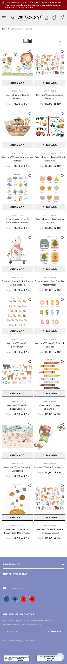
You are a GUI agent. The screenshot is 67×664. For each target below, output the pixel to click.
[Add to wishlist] (29, 51)
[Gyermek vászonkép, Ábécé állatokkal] (50, 64)
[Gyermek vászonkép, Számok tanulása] (50, 312)
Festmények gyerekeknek (21, 29)
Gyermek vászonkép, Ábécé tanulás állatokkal (49, 531)
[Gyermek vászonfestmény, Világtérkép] (17, 436)
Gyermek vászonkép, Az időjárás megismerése (17, 221)
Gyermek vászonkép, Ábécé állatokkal (49, 97)
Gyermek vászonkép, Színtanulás (49, 407)
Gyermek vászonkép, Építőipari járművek (49, 159)
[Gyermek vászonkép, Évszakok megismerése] (50, 250)
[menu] (4, 18)
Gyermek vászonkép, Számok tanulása (49, 345)
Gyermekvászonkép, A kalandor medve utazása (17, 283)
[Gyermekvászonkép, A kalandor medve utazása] (17, 250)
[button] (25, 41)
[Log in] (46, 18)
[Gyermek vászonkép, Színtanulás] (50, 374)
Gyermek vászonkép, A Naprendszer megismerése (17, 531)
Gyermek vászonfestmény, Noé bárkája (17, 159)
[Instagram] (15, 599)
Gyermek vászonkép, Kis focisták (17, 97)
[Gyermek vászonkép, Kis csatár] (50, 436)
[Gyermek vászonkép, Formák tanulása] (50, 188)
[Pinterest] (23, 599)
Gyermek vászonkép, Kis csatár (49, 467)
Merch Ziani (17, 91)
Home (4, 29)
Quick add (17, 83)
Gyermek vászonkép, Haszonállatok (17, 407)
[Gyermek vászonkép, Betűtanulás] (17, 312)
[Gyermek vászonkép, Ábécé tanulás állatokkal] (50, 498)
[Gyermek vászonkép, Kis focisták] (17, 64)
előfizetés (54, 631)
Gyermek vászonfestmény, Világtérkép (17, 469)
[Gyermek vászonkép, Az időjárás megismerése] (17, 188)
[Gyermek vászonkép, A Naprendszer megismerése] (17, 498)
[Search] (13, 18)
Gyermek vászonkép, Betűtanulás (17, 345)
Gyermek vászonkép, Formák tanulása (49, 221)
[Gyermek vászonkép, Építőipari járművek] (50, 126)
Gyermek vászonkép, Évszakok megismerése (50, 283)
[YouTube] (32, 599)
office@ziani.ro (16, 588)
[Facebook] (6, 599)
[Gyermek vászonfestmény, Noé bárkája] (17, 126)
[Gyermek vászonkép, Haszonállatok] (17, 374)
